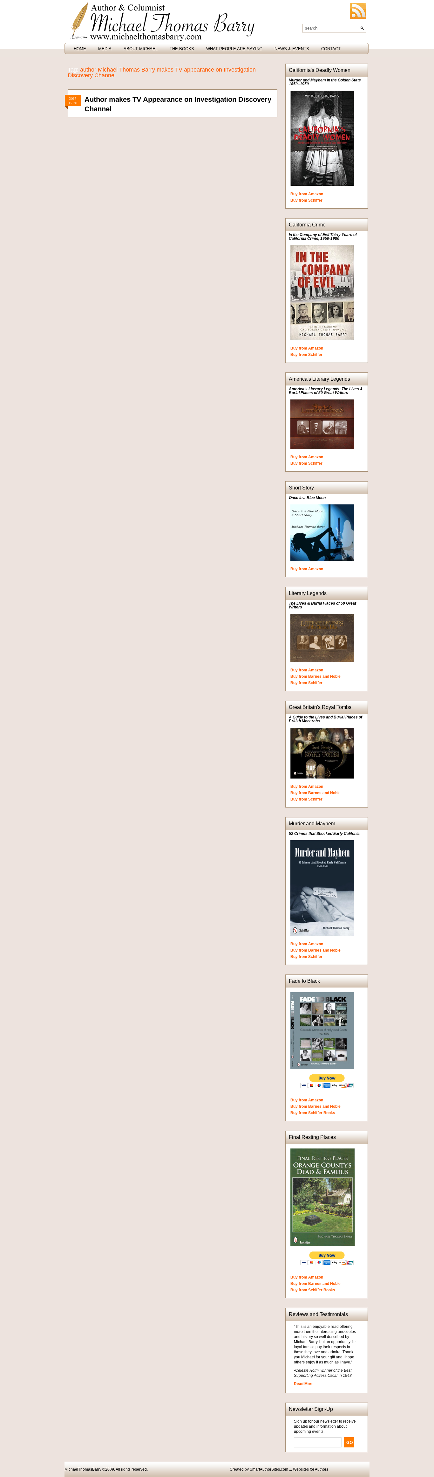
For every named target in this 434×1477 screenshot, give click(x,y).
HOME (80, 48)
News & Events (292, 48)
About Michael (141, 48)
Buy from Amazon (306, 194)
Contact (331, 48)
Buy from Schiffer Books (312, 1113)
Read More (304, 1384)
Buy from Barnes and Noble (315, 676)
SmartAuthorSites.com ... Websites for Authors (289, 1469)
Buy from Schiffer (306, 200)
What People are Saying (234, 48)
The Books (182, 48)
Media (105, 48)
